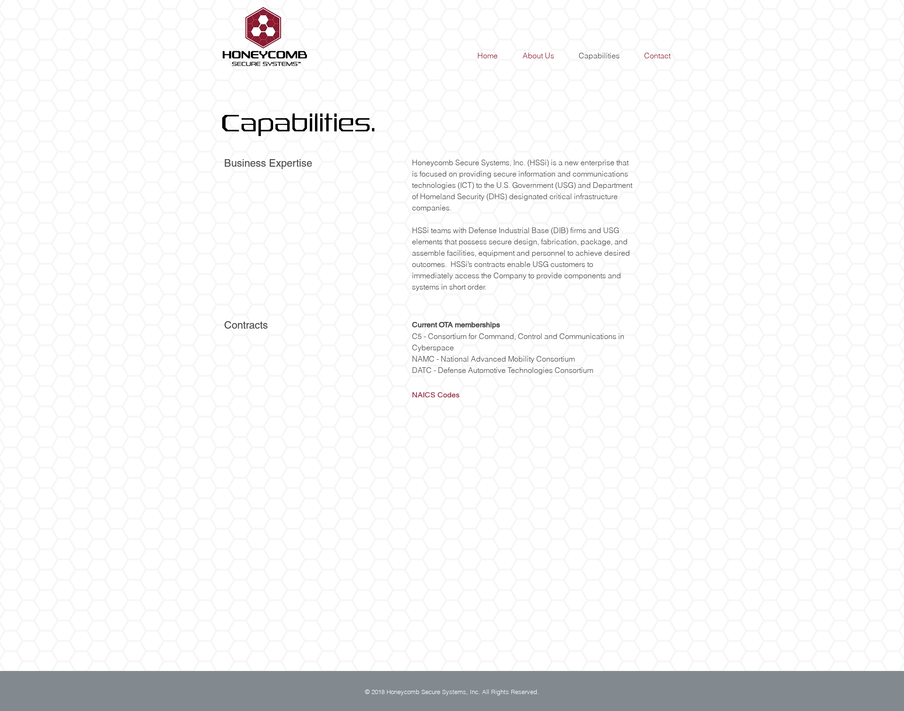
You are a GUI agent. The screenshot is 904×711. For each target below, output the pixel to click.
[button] (436, 394)
